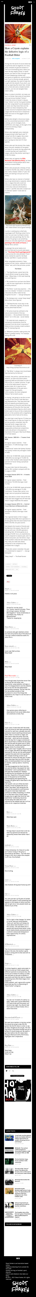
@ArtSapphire (17, 58)
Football (8, 45)
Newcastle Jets (10, 569)
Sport (14, 45)
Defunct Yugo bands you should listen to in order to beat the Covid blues (22, 1204)
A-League (8, 564)
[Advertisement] (21, 19)
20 (30, 45)
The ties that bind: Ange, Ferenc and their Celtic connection (21, 1160)
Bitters (15, 564)
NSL (17, 569)
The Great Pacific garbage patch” (19, 252)
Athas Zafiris (9, 58)
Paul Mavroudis (10, 675)
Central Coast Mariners (13, 566)
